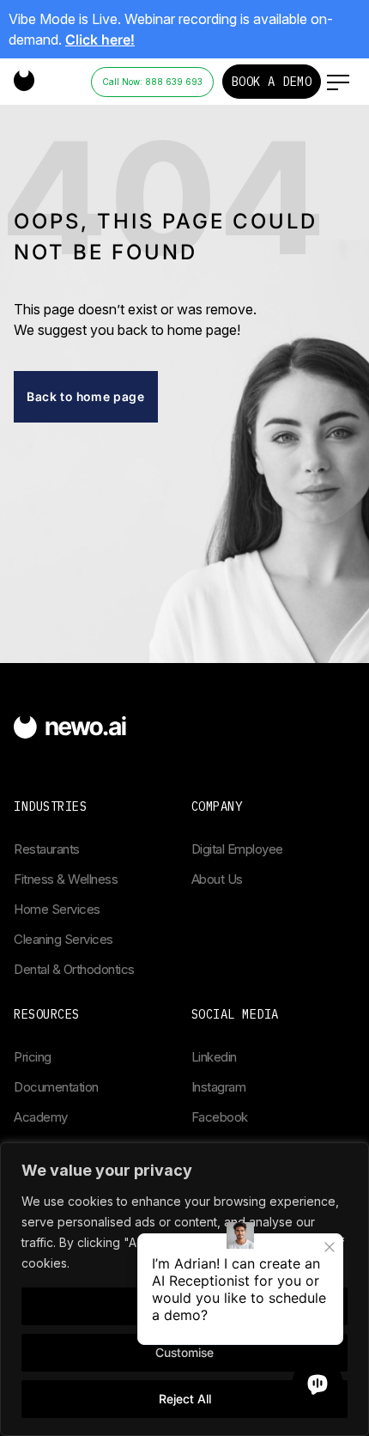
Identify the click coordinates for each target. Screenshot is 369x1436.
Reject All (185, 1398)
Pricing (32, 1057)
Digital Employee (237, 849)
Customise (184, 1352)
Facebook (219, 1117)
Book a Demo (272, 81)
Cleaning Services (63, 939)
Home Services (57, 909)
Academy (41, 1117)
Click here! (100, 39)
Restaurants (47, 849)
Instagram (218, 1087)
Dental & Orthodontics (74, 969)
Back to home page (86, 396)
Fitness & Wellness (66, 879)
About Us (217, 879)
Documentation (56, 1087)
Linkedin (214, 1057)
